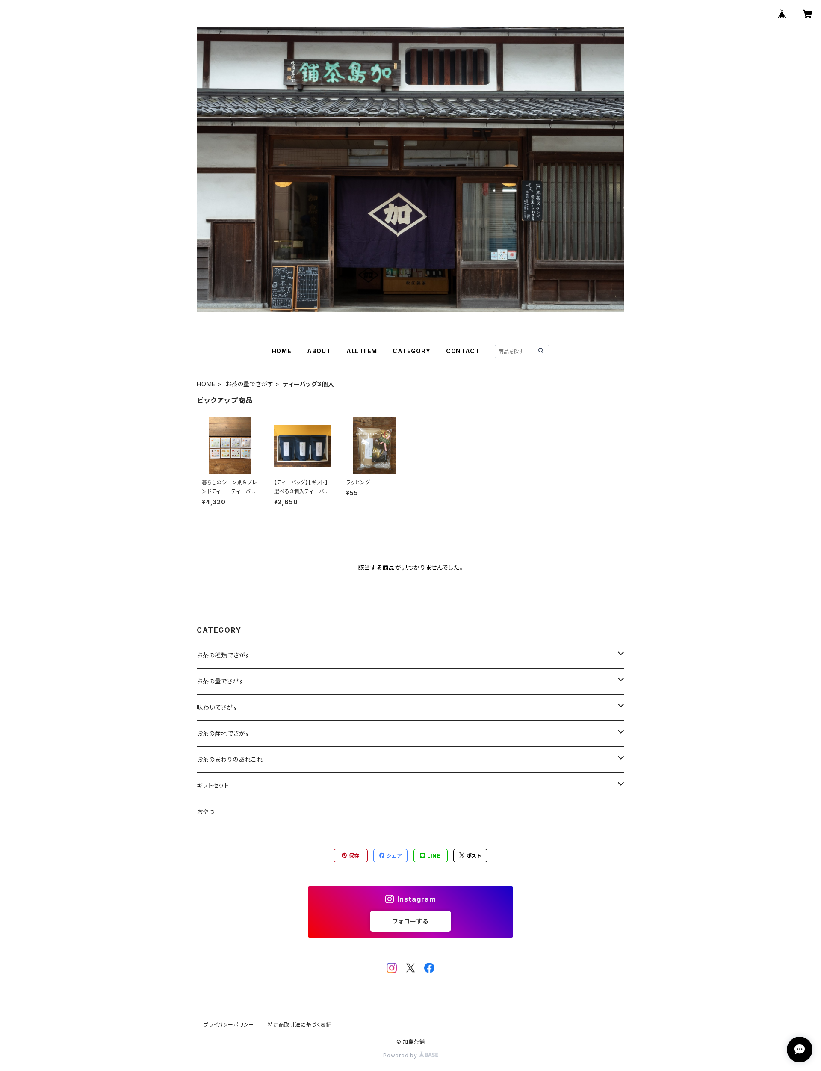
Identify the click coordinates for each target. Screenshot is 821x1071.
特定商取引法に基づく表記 (300, 1024)
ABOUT (319, 351)
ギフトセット (213, 785)
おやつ (205, 811)
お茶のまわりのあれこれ (230, 759)
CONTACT (463, 351)
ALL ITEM (361, 351)
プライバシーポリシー (229, 1024)
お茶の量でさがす (249, 384)
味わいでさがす (218, 707)
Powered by (401, 1055)
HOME (282, 351)
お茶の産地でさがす (224, 733)
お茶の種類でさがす (224, 655)
